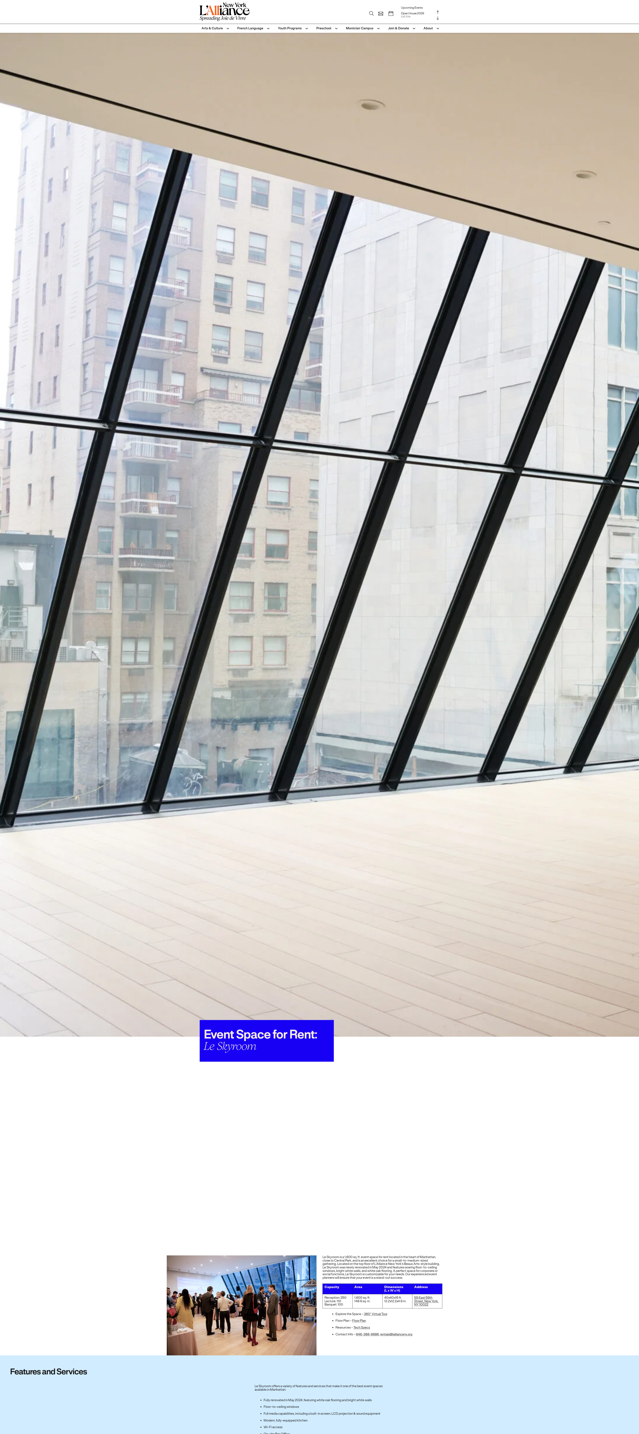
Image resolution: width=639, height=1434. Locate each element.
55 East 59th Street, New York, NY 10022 (426, 1301)
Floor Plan (359, 1321)
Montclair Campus (359, 28)
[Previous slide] (437, 12)
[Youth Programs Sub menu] (305, 28)
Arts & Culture (212, 28)
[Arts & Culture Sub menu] (226, 28)
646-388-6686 (367, 1334)
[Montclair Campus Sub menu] (377, 28)
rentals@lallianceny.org (396, 1334)
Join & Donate (398, 28)
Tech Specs (361, 1327)
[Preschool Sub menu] (335, 28)
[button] (380, 13)
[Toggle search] (372, 13)
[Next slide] (437, 18)
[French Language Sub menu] (267, 28)
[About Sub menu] (436, 28)
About (428, 28)
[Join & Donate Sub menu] (413, 28)
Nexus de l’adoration (413, 15)
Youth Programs (290, 28)
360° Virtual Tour (375, 1314)
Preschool (323, 28)
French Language (250, 28)
